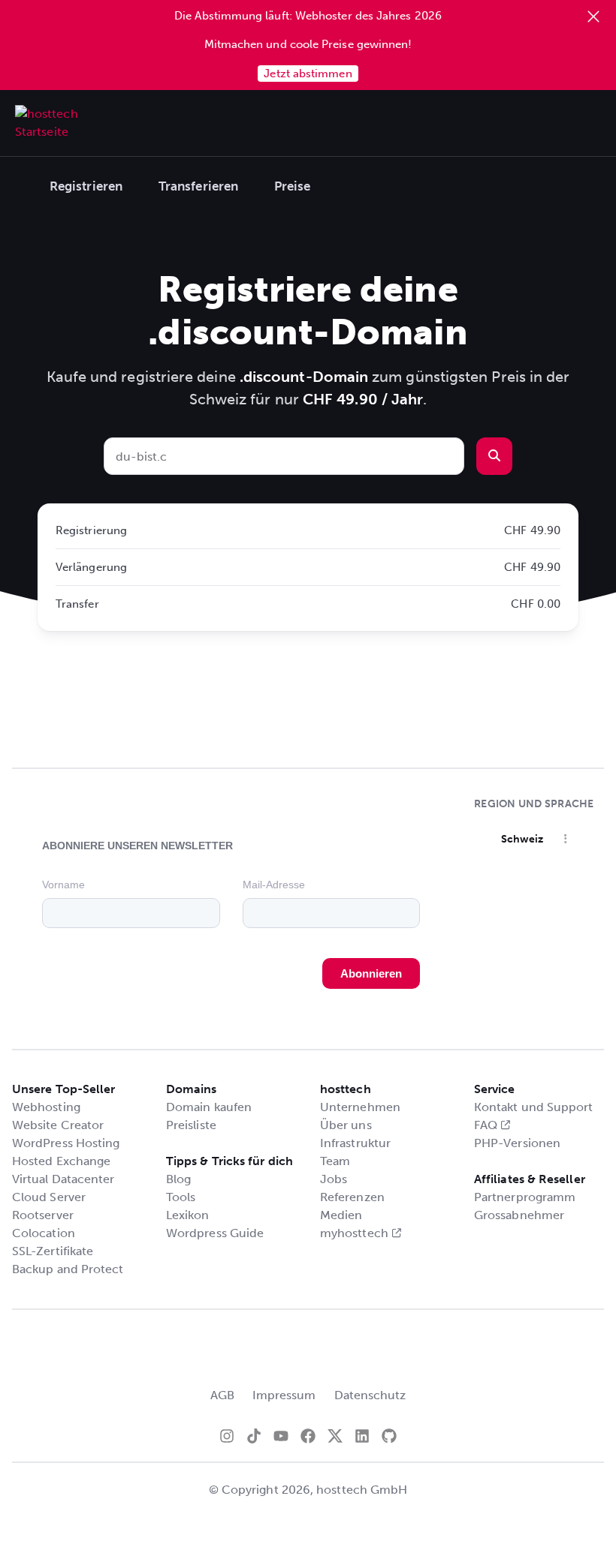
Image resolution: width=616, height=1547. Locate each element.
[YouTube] (280, 1435)
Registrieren (86, 186)
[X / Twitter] (335, 1435)
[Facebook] (308, 1435)
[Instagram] (226, 1435)
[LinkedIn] (362, 1435)
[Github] (389, 1435)
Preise (292, 186)
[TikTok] (253, 1435)
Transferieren (198, 186)
